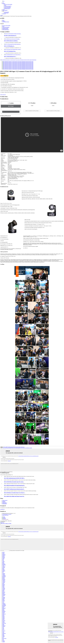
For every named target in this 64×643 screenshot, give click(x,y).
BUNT (5, 5)
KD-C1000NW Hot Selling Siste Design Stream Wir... (14, 496)
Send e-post (2, 522)
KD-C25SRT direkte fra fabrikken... (11, 40)
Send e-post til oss (3, 94)
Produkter (3, 3)
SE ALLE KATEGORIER (8, 4)
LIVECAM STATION (7, 7)
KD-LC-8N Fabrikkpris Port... (10, 51)
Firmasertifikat (6, 12)
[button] (10, 112)
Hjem (3, 2)
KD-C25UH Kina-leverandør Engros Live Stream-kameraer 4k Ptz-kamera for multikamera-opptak (17, 447)
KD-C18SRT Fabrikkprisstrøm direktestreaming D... (14, 489)
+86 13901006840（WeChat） (7, 514)
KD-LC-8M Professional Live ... (10, 56)
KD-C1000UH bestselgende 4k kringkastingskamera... (14, 485)
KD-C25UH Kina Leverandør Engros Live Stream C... (14, 492)
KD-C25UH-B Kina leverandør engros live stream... (14, 481)
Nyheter (3, 9)
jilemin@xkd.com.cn (5, 515)
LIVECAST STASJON (7, 6)
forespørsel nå (2, 509)
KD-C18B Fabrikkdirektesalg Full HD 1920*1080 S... (14, 478)
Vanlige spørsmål (4, 10)
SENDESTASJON (7, 8)
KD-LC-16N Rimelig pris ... (9, 46)
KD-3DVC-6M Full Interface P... (10, 35)
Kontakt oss (4, 13)
